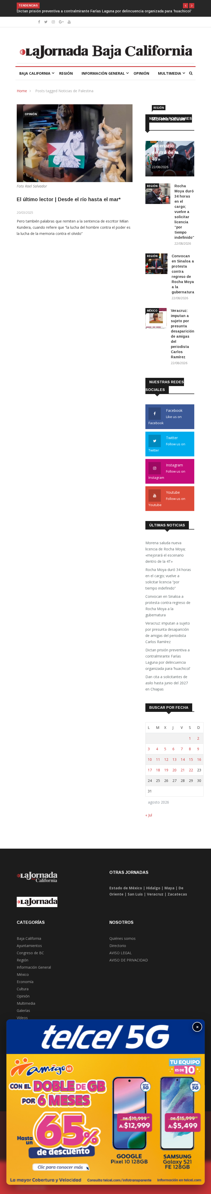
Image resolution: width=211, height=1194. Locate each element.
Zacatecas (177, 894)
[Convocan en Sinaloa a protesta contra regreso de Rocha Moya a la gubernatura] (156, 264)
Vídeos (22, 1017)
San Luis (135, 894)
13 (174, 759)
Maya (169, 887)
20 (174, 769)
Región (66, 73)
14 (183, 759)
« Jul (148, 815)
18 (158, 769)
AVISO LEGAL (120, 952)
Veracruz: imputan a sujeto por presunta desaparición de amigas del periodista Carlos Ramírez (167, 632)
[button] (185, 5)
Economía (25, 981)
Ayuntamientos (29, 945)
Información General (103, 73)
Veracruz (155, 894)
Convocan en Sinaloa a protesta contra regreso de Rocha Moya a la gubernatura (167, 605)
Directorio (117, 945)
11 (158, 759)
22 (191, 769)
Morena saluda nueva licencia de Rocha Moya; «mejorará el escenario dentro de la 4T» (170, 139)
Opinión (141, 73)
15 (191, 759)
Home (22, 90)
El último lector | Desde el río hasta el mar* (69, 199)
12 (166, 759)
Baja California (34, 73)
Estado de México (125, 887)
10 (150, 759)
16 (199, 759)
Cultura (23, 988)
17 (150, 769)
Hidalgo (153, 887)
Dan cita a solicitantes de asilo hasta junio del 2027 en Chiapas (166, 683)
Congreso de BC (30, 952)
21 (183, 769)
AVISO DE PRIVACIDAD (128, 960)
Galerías (23, 1010)
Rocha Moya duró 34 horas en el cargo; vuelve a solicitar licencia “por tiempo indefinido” (184, 212)
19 (166, 769)
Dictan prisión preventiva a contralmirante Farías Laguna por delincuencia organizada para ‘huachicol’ (104, 11)
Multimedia (169, 73)
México (152, 310)
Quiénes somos (122, 938)
